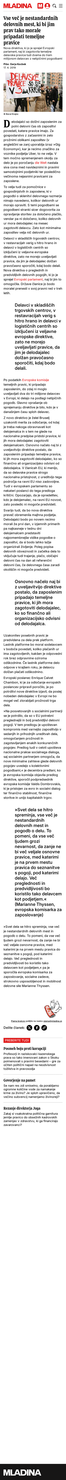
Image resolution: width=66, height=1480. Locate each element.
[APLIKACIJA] (40, 6)
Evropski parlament (28, 279)
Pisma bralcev (18, 1021)
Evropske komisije (35, 380)
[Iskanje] (54, 6)
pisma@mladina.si (52, 1021)
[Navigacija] (60, 6)
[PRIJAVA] (47, 6)
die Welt (41, 163)
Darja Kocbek (18, 64)
